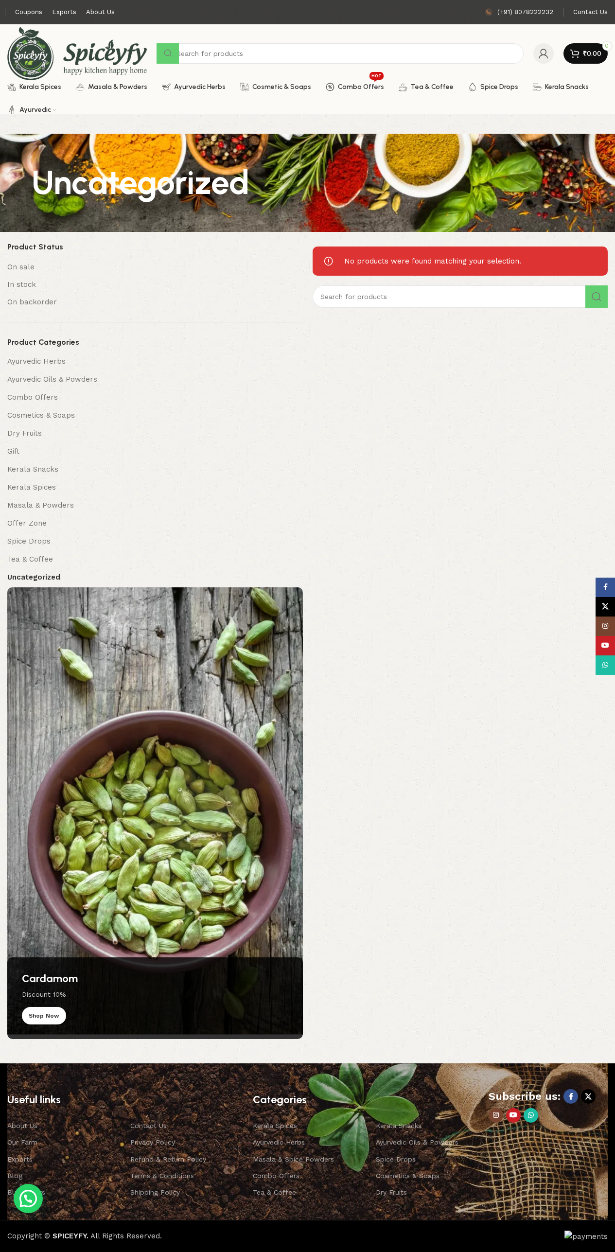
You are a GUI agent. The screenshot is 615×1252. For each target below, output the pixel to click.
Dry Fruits (24, 433)
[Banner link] (155, 813)
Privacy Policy (152, 1142)
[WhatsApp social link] (531, 1115)
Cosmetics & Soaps (41, 415)
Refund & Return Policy (168, 1159)
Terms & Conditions (162, 1176)
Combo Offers (32, 397)
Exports (20, 1159)
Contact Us (148, 1125)
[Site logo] (77, 53)
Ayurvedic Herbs (36, 361)
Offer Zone (27, 523)
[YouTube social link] (513, 1115)
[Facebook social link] (570, 1096)
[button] (28, 1198)
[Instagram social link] (496, 1115)
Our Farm (22, 1142)
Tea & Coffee (30, 559)
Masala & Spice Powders (293, 1159)
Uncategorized (33, 577)
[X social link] (588, 1096)
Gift (13, 451)
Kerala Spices (31, 487)
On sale (21, 267)
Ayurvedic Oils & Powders (52, 379)
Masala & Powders (40, 505)
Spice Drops (29, 541)
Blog (14, 1176)
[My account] (543, 53)
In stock (21, 284)
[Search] (596, 296)
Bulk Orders (26, 1192)
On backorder (32, 302)
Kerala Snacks (32, 469)
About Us (22, 1125)
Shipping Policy (155, 1192)
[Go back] (19, 183)
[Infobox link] (519, 12)
